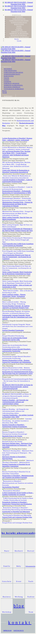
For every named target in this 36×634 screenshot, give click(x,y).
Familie (6, 566)
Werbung (19, 597)
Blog (16, 39)
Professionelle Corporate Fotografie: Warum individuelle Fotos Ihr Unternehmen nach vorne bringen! (17, 317)
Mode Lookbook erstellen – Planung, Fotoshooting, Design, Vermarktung (14, 295)
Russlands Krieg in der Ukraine (12, 436)
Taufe (19, 26)
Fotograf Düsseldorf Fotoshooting (13, 330)
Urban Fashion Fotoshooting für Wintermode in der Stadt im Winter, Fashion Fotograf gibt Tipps (17, 229)
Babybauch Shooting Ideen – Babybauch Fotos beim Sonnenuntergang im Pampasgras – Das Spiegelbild (17, 445)
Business (7, 597)
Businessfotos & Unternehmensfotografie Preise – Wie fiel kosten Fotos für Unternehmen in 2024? (18, 372)
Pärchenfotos (19, 19)
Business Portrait (19, 35)
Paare (6, 551)
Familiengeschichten (19, 20)
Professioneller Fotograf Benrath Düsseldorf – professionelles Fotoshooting (16, 350)
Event (19, 28)
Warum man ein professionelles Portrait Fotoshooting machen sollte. (14, 339)
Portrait (30, 551)
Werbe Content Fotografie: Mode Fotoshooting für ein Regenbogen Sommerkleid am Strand (17, 273)
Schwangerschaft (19, 22)
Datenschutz (19, 630)
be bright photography (19, 533)
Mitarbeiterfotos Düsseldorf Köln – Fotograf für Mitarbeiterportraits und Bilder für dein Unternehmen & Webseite (17, 204)
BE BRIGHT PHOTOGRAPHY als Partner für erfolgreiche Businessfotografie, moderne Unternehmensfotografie (17, 386)
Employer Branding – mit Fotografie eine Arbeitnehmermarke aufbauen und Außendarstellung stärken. (15, 402)
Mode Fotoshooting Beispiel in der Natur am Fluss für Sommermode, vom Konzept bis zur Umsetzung (16, 257)
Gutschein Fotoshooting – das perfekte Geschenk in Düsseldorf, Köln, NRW (17, 416)
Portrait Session (19, 31)
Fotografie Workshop (19, 37)
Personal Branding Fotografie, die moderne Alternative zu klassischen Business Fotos (16, 307)
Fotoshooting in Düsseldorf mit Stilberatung (16, 511)
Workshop (6, 612)
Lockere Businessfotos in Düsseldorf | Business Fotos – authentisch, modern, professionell (17, 139)
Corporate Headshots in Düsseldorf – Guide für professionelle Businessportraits (17, 180)
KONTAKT (18, 44)
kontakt (19, 622)
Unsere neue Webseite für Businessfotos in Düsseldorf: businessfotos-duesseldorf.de (15, 171)
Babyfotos (19, 24)
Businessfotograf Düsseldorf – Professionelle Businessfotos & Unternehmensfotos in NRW (16, 192)
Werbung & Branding (19, 33)
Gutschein (6, 581)
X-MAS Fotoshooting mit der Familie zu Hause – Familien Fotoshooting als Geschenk (18, 493)
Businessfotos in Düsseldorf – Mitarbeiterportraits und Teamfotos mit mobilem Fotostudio (18, 476)
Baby (18, 566)
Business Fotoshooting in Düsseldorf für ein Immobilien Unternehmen (16, 465)
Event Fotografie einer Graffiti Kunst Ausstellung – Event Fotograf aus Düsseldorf (17, 244)
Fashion (18, 30)
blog (19, 605)
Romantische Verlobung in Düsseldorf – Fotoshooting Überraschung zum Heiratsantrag (17, 503)
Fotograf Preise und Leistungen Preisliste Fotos (17, 517)
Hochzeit (19, 17)
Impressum (7, 630)
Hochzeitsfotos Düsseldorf (10, 487)
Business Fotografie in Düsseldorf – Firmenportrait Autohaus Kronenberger (14, 425)
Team (19, 41)
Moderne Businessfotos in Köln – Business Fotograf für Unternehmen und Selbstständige (16, 361)
